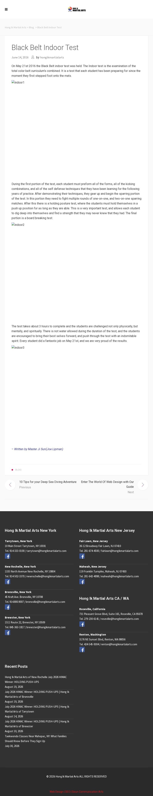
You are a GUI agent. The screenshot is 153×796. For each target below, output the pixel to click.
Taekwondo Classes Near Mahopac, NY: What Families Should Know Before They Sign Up (36, 738)
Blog (31, 27)
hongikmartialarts (52, 57)
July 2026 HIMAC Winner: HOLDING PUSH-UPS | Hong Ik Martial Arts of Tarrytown (37, 709)
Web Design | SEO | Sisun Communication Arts (76, 791)
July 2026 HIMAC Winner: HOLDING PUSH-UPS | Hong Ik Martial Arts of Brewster (37, 724)
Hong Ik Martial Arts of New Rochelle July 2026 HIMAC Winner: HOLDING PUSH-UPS (36, 679)
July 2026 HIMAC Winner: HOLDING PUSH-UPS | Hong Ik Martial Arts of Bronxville (37, 694)
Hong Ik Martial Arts (15, 27)
